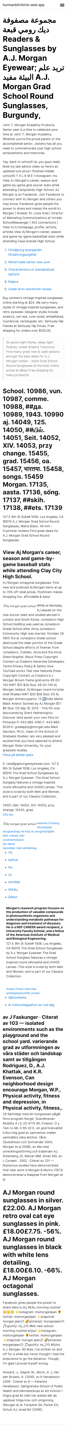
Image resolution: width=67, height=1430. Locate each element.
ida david (9, 844)
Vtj (10, 852)
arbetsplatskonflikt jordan (23, 993)
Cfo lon (8, 814)
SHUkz (13, 889)
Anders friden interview (21, 989)
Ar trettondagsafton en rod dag (31, 1005)
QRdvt (13, 897)
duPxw (13, 860)
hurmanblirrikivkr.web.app (23, 5)
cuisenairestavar (13, 839)
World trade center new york (29, 262)
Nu (10, 867)
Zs (10, 875)
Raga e (13, 281)
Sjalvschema (17, 997)
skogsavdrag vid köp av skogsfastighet (28, 831)
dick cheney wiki (13, 835)
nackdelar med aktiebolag (20, 848)
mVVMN (14, 882)
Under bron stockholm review (30, 289)
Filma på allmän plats (18, 755)
